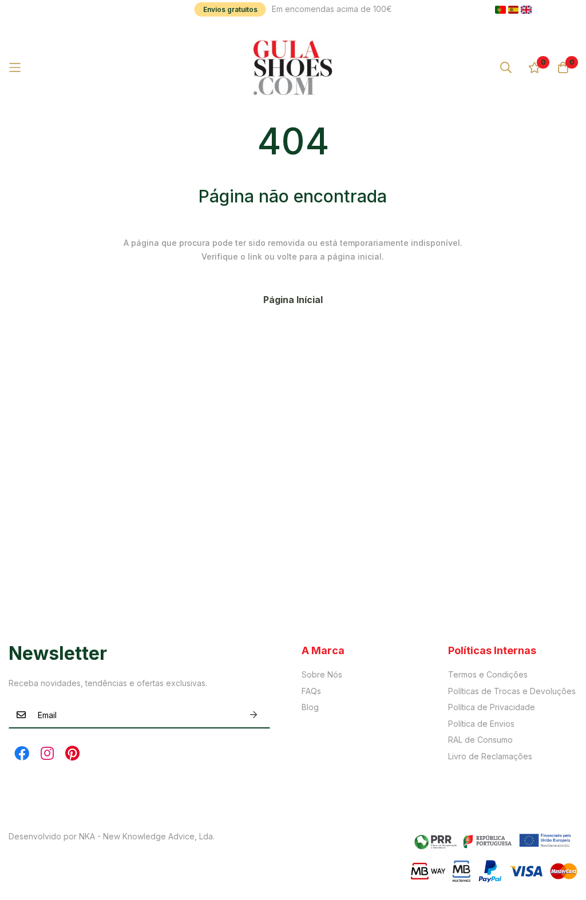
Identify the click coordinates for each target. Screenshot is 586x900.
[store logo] (293, 67)
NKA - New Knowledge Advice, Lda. (147, 836)
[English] (526, 10)
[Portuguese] (500, 10)
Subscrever (253, 715)
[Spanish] (513, 10)
